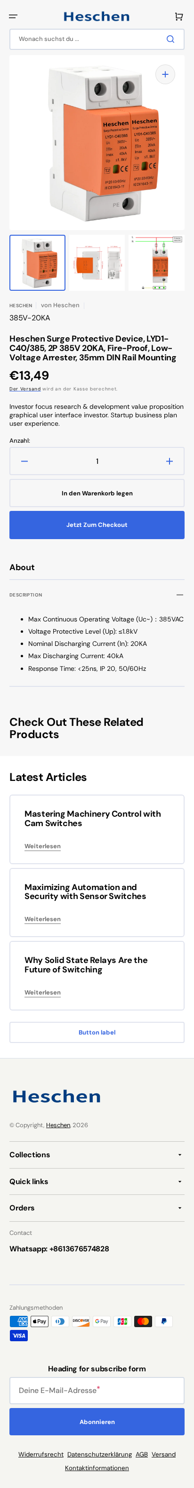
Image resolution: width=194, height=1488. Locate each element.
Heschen (58, 1125)
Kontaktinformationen (97, 1468)
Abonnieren (97, 1422)
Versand (164, 1454)
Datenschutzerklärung (99, 1454)
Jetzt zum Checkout (97, 525)
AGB (142, 1454)
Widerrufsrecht (41, 1454)
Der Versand (25, 389)
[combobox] (97, 39)
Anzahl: (19, 441)
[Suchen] (172, 39)
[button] (13, 16)
